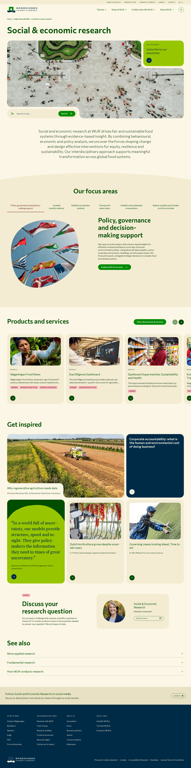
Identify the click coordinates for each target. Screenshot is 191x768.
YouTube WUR (102, 726)
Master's (10, 730)
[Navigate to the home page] (22, 10)
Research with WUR (45, 721)
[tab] (25, 207)
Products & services (45, 735)
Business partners (74, 730)
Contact (172, 2)
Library (161, 2)
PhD (9, 740)
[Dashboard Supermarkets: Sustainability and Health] (130, 398)
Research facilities (44, 730)
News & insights (43, 740)
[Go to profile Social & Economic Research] (114, 611)
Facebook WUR (103, 730)
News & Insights (114, 2)
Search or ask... (24, 113)
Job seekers (71, 721)
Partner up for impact (45, 744)
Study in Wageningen (15, 721)
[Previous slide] (175, 322)
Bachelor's (11, 726)
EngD (9, 735)
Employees (71, 744)
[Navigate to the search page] (181, 9)
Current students (147, 2)
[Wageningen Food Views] (12, 398)
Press (69, 726)
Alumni (69, 735)
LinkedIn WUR (102, 721)
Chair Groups (42, 726)
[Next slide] (181, 322)
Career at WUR (130, 2)
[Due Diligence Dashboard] (71, 398)
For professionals (14, 744)
